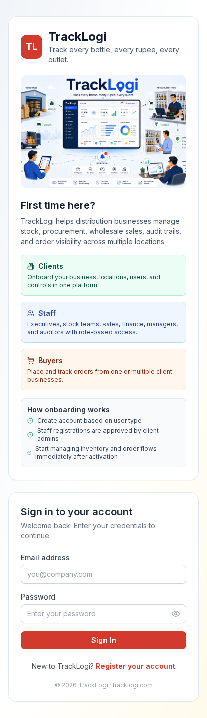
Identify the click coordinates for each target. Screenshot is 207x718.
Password (38, 596)
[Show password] (175, 613)
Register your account (135, 666)
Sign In (103, 640)
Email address (45, 557)
